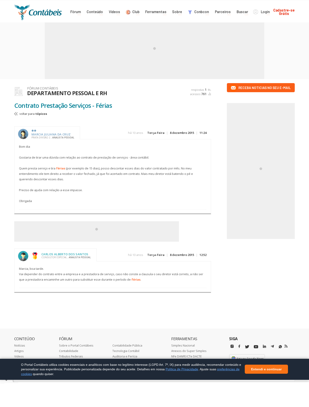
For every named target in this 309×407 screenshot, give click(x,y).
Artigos (19, 351)
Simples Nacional (183, 345)
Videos (19, 356)
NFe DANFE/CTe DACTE (186, 356)
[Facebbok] (239, 346)
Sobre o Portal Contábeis (76, 345)
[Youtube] (255, 347)
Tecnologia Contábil (125, 351)
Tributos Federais (71, 356)
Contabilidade (68, 351)
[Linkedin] (264, 346)
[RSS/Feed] (286, 346)
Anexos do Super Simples (189, 351)
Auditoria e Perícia (124, 356)
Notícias (19, 345)
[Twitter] (247, 347)
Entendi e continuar (266, 369)
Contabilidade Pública (127, 345)
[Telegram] (272, 347)
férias (60, 168)
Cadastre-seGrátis (284, 11)
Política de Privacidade (182, 369)
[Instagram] (232, 346)
